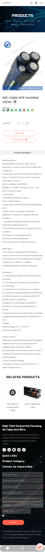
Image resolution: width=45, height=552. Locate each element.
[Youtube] (9, 450)
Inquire (18, 133)
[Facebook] (4, 450)
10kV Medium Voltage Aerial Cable (12, 407)
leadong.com (24, 537)
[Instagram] (14, 450)
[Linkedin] (19, 450)
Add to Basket (18, 139)
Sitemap (29, 534)
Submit (13, 522)
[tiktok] (24, 450)
